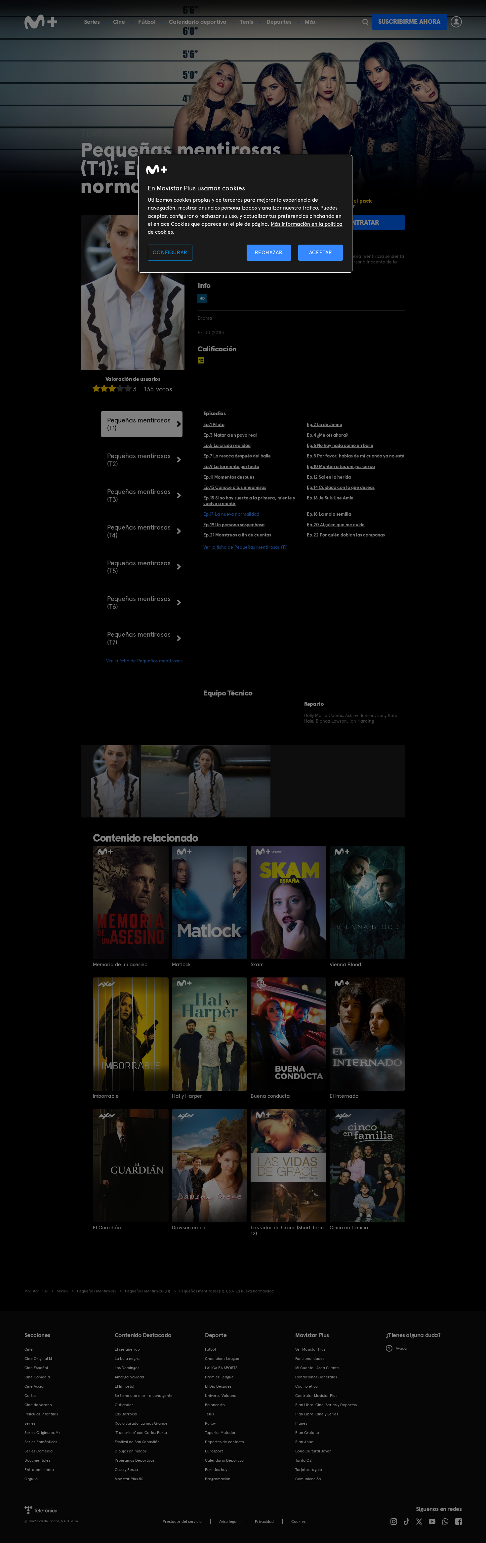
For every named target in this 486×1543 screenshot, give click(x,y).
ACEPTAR (320, 252)
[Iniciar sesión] (456, 21)
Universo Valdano (220, 1395)
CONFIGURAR (170, 252)
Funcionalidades (309, 1358)
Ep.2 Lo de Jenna (324, 424)
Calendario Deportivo (224, 1460)
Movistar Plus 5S (129, 1479)
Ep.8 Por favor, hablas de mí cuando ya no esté (355, 455)
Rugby (210, 1423)
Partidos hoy (216, 1469)
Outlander (124, 1405)
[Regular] (112, 388)
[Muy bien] (128, 388)
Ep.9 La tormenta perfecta (231, 466)
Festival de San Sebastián (137, 1442)
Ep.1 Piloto (213, 424)
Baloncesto (215, 1405)
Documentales (37, 1460)
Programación (217, 1479)
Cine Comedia (37, 1377)
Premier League (219, 1377)
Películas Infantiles (41, 1414)
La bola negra (127, 1358)
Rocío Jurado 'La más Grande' (142, 1423)
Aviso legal (228, 1521)
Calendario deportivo (197, 21)
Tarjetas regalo (308, 1469)
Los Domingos (127, 1367)
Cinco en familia (349, 1228)
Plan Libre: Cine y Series (316, 1414)
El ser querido (127, 1349)
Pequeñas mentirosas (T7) (139, 638)
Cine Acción (35, 1386)
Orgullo (31, 1479)
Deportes (279, 21)
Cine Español (36, 1367)
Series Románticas (40, 1442)
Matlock (181, 965)
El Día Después (218, 1386)
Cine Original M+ (39, 1358)
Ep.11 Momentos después (228, 477)
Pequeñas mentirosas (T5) (139, 567)
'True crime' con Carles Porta (141, 1432)
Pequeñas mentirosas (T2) (139, 460)
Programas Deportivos (134, 1460)
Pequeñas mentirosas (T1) (139, 424)
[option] (116, 781)
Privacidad (264, 1521)
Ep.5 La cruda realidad (227, 445)
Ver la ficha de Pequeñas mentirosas (144, 660)
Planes (301, 1423)
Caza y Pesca (126, 1469)
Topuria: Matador (220, 1432)
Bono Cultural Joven (313, 1451)
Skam (257, 965)
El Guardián (107, 1228)
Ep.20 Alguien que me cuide (336, 524)
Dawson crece (188, 1228)
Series (92, 21)
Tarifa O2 (303, 1460)
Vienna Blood (345, 965)
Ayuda (401, 1348)
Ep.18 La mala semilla (329, 514)
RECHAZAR (269, 252)
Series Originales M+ (42, 1432)
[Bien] (120, 388)
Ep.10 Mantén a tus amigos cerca (341, 466)
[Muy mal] (96, 388)
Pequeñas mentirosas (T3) (139, 495)
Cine (119, 21)
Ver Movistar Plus (310, 1349)
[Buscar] (365, 22)
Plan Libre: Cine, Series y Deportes (326, 1405)
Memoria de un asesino (120, 965)
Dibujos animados (130, 1451)
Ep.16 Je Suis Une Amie (330, 497)
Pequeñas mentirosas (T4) (139, 531)
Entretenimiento (39, 1469)
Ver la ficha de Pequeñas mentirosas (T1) (245, 547)
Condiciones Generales (316, 1377)
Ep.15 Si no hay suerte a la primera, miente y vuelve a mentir (249, 500)
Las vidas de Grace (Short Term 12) (287, 1231)
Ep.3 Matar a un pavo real (230, 435)
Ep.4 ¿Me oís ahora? (327, 435)
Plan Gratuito (307, 1432)
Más (310, 22)
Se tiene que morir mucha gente (144, 1395)
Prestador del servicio (182, 1521)
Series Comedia (38, 1451)
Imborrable (106, 1096)
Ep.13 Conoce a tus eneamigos (234, 487)
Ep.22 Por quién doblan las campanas (346, 534)
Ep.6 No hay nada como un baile (340, 445)
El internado (344, 1096)
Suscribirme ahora (409, 21)
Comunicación (308, 1479)
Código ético (306, 1386)
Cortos (30, 1395)
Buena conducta (270, 1096)
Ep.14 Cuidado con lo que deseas (341, 487)
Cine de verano (38, 1405)
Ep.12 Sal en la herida (329, 477)
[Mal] (104, 388)
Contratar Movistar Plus (316, 1395)
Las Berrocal (126, 1414)
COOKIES (298, 1521)
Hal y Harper (187, 1096)
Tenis (246, 21)
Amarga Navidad (129, 1377)
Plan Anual (304, 1442)
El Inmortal (124, 1386)
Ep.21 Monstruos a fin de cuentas (237, 534)
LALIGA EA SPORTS (221, 1367)
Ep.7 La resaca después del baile (237, 455)
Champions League (222, 1358)
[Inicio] (41, 22)
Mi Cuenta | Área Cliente (317, 1367)
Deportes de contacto (224, 1442)
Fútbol (147, 21)
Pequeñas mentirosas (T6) (139, 603)
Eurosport (214, 1451)
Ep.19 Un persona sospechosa (233, 524)
